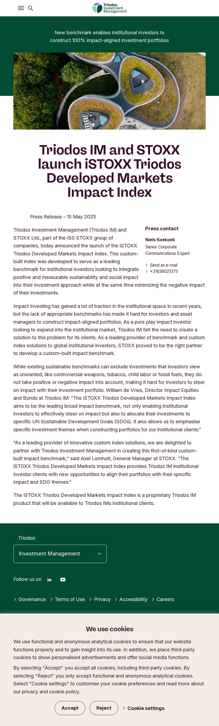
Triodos (26, 538)
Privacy (102, 599)
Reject (103, 708)
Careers (165, 599)
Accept (70, 708)
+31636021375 (164, 271)
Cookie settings (146, 708)
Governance (32, 599)
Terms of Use (70, 599)
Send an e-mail (163, 265)
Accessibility (133, 599)
